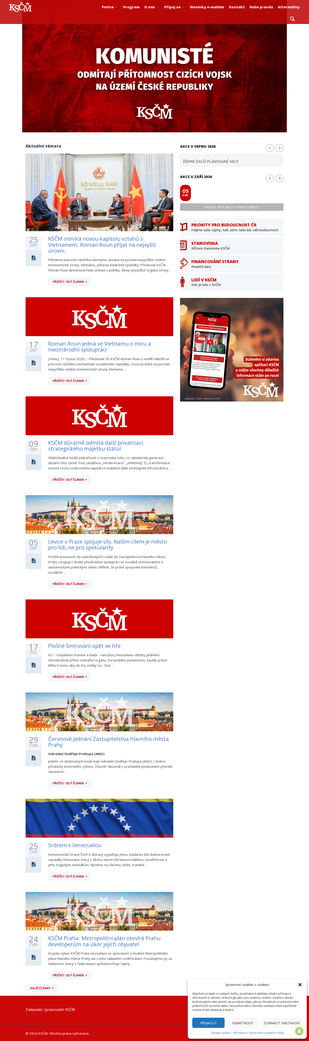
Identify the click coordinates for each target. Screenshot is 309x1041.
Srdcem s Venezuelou (74, 845)
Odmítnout (243, 1023)
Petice (108, 7)
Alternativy (289, 7)
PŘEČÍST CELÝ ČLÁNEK (68, 282)
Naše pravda (261, 7)
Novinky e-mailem (207, 7)
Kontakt (237, 7)
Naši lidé (160, 13)
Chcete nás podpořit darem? (159, 12)
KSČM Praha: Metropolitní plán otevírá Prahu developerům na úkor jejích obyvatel (104, 941)
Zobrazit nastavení (282, 1023)
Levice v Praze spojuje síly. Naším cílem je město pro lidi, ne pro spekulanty (107, 544)
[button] (300, 984)
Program (131, 7)
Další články (40, 988)
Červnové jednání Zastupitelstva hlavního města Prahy (108, 741)
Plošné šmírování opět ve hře (84, 645)
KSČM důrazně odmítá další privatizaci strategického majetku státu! (95, 445)
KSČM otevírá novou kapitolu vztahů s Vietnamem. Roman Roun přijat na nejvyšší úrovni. (102, 244)
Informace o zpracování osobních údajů (258, 1033)
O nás (149, 7)
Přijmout (208, 1023)
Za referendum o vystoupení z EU (117, 12)
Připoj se (172, 7)
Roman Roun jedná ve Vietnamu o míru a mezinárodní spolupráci (99, 346)
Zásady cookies (221, 1033)
